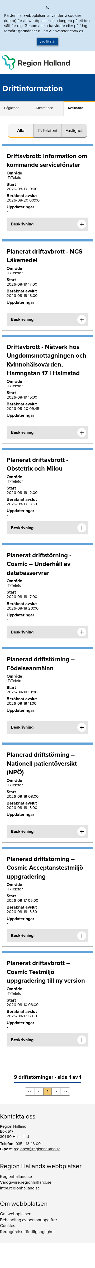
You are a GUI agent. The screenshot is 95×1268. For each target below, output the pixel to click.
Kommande (44, 108)
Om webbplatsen (15, 1214)
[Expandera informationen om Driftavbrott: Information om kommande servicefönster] (81, 224)
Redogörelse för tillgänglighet (27, 1231)
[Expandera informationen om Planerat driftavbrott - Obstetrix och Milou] (81, 527)
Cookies (7, 1225)
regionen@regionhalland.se (37, 1149)
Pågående (11, 108)
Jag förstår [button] (47, 41)
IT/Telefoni (47, 130)
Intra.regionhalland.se (20, 1188)
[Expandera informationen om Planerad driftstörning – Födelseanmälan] (81, 727)
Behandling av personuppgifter (28, 1220)
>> (65, 1091)
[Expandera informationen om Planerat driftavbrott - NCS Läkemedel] (81, 319)
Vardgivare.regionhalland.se (25, 1182)
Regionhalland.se (16, 1176)
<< (29, 1091)
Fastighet (74, 130)
